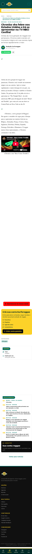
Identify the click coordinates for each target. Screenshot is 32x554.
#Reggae (4, 341)
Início (2, 16)
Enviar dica (4, 515)
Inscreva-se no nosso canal (16, 304)
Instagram (4, 529)
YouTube (3, 532)
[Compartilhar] (13, 52)
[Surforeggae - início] (9, 4)
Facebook (4, 536)
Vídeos (3, 501)
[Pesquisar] (29, 10)
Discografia (4, 504)
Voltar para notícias (16, 457)
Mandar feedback (6, 522)
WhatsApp (7, 52)
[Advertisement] (16, 227)
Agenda (3, 490)
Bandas (3, 492)
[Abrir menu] (3, 4)
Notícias (9, 16)
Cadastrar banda (5, 520)
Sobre (3, 508)
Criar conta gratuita (14, 331)
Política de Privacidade (11, 545)
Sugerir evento (5, 518)
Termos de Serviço (22, 545)
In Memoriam (5, 494)
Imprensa (3, 506)
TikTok (3, 534)
